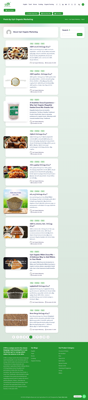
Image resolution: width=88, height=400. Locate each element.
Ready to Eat (62, 365)
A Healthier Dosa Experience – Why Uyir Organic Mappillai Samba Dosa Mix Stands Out (42, 105)
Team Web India (62, 397)
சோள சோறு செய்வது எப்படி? (40, 313)
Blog (32, 43)
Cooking (37, 43)
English (37, 99)
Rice (60, 356)
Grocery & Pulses (63, 351)
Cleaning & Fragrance (65, 368)
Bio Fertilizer (62, 353)
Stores (33, 356)
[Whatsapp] (84, 396)
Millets (60, 373)
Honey (60, 370)
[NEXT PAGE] (48, 337)
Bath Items (62, 361)
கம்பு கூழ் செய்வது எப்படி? (38, 194)
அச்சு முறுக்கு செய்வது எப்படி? (40, 165)
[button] (9, 10)
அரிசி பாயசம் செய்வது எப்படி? (40, 47)
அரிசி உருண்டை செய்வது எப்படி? (41, 74)
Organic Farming (35, 361)
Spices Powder (63, 363)
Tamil (42, 43)
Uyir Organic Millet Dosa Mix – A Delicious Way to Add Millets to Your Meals (42, 257)
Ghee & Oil (62, 358)
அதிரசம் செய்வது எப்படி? (38, 134)
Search (65, 30)
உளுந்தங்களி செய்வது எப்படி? (40, 286)
